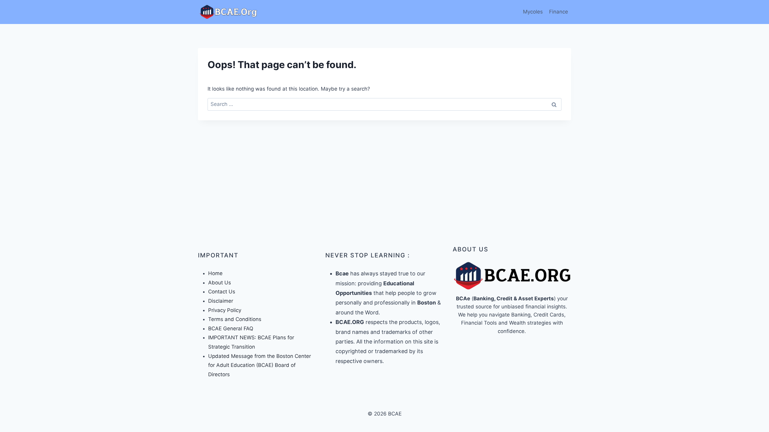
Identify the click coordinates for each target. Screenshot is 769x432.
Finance (558, 12)
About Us (219, 283)
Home (215, 273)
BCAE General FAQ (230, 329)
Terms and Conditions (234, 319)
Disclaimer (220, 301)
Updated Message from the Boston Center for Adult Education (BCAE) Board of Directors (259, 365)
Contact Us (221, 292)
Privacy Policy (224, 310)
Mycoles (533, 12)
